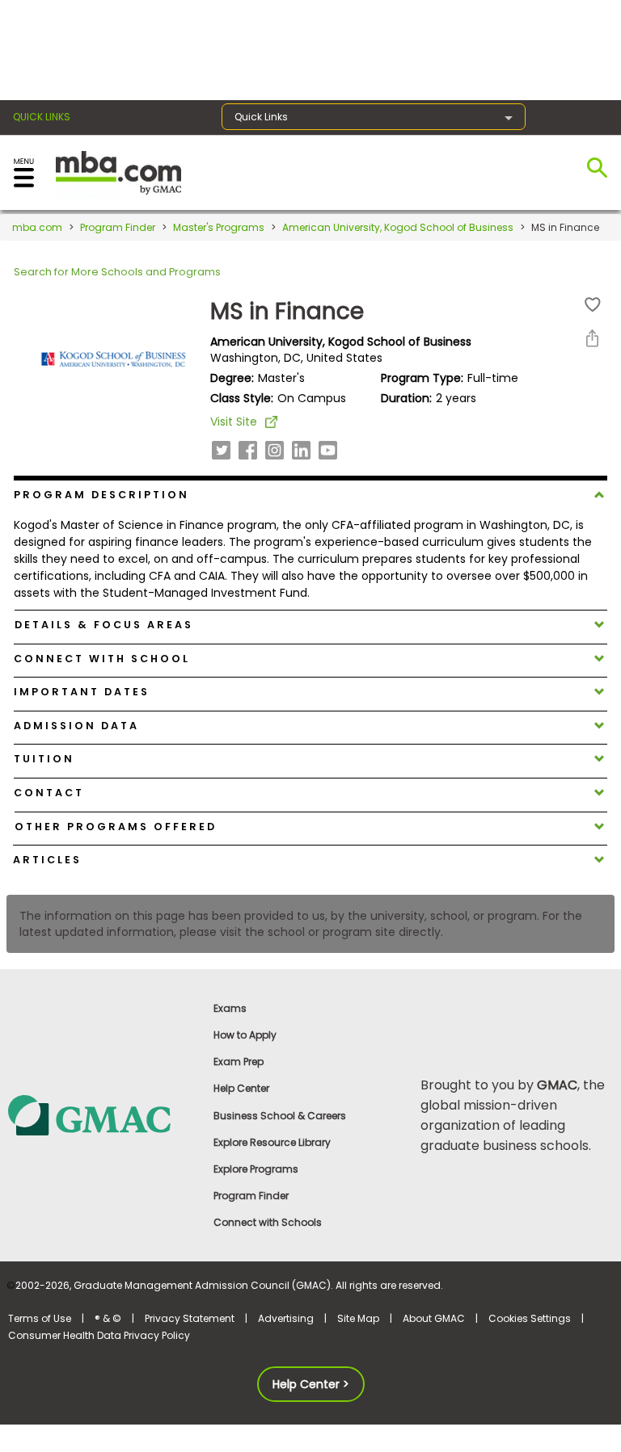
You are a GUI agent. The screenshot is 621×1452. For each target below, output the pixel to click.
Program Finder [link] (251, 1195)
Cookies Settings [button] (529, 1318)
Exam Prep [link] (238, 1061)
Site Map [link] (358, 1318)
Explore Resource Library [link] (272, 1142)
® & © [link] (108, 1318)
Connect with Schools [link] (267, 1222)
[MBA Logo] (118, 171)
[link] (103, 1114)
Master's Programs (218, 227)
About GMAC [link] (434, 1318)
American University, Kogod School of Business (397, 227)
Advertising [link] (286, 1318)
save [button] (593, 305)
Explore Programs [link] (255, 1169)
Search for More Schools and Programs (117, 272)
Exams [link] (230, 1008)
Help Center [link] (241, 1088)
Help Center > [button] (310, 1384)
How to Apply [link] (245, 1035)
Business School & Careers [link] (279, 1116)
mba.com (37, 227)
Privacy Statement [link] (189, 1318)
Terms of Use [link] (39, 1318)
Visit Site (233, 421)
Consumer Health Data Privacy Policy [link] (99, 1335)
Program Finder (117, 227)
